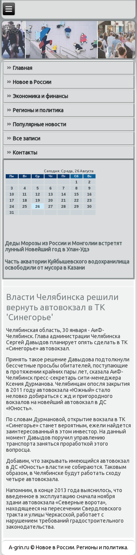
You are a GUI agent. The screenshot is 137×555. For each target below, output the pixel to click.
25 (24, 206)
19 (37, 200)
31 (12, 212)
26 (37, 206)
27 (50, 206)
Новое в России (32, 82)
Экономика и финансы (40, 96)
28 (63, 206)
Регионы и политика (38, 110)
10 (12, 194)
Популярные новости (39, 124)
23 (89, 200)
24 (12, 206)
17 (12, 200)
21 (63, 200)
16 (89, 194)
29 (76, 206)
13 (50, 194)
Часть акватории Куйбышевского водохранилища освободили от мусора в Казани (67, 264)
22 (76, 200)
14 (63, 194)
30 (89, 206)
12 (37, 194)
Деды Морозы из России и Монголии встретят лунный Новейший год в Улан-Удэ (63, 246)
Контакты (25, 152)
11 (24, 194)
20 (50, 200)
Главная (22, 68)
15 (76, 194)
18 (24, 200)
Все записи (26, 138)
